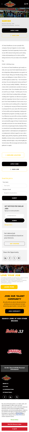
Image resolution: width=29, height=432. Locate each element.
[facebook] (5, 397)
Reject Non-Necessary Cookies (14, 424)
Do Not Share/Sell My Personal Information (15, 368)
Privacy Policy (19, 413)
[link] (8, 224)
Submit (14, 198)
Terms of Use (19, 414)
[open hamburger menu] (2, 4)
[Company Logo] (10, 4)
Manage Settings (14, 419)
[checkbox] (14, 36)
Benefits (5, 383)
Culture (5, 386)
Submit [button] (14, 220)
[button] (14, 30)
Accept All (14, 428)
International (7, 392)
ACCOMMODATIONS (8, 389)
